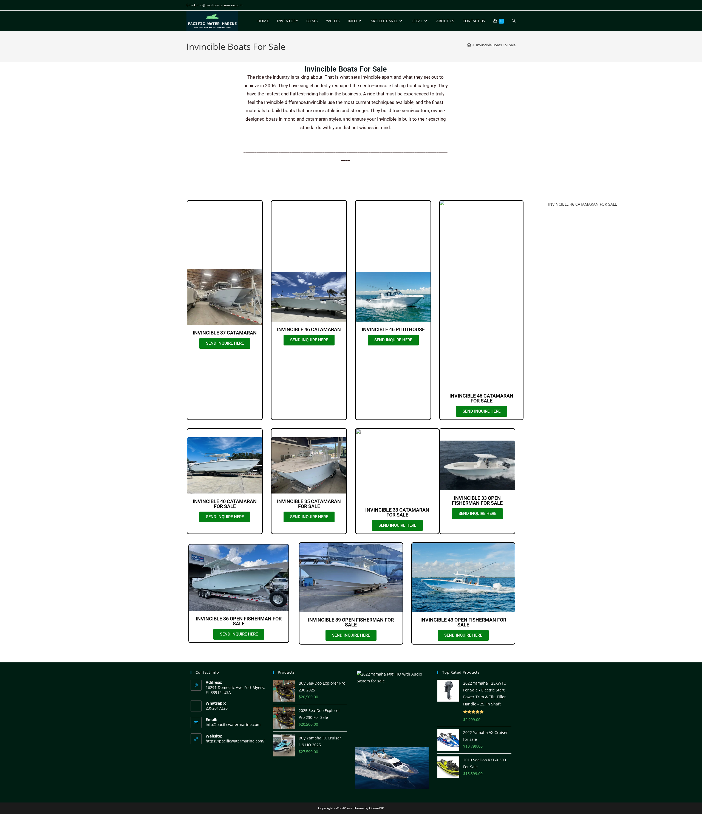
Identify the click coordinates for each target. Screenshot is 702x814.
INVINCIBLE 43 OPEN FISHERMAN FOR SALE (463, 622)
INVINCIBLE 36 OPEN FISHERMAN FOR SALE (239, 621)
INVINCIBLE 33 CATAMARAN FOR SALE (397, 512)
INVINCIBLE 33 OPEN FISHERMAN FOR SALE (477, 500)
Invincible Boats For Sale (496, 44)
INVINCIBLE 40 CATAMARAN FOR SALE (225, 503)
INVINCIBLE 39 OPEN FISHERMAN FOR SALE (351, 622)
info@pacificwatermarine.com (233, 724)
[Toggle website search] (514, 21)
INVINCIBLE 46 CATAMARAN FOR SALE (481, 398)
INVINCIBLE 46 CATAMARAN (309, 329)
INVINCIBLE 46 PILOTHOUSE (393, 329)
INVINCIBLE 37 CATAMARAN (225, 333)
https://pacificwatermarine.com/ (235, 741)
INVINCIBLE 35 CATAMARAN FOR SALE (309, 503)
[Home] (469, 44)
